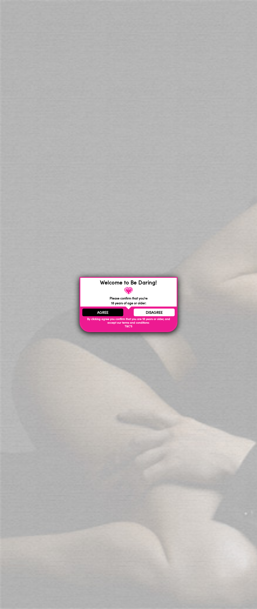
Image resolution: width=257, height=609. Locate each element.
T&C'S (128, 326)
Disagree (154, 312)
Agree (102, 312)
